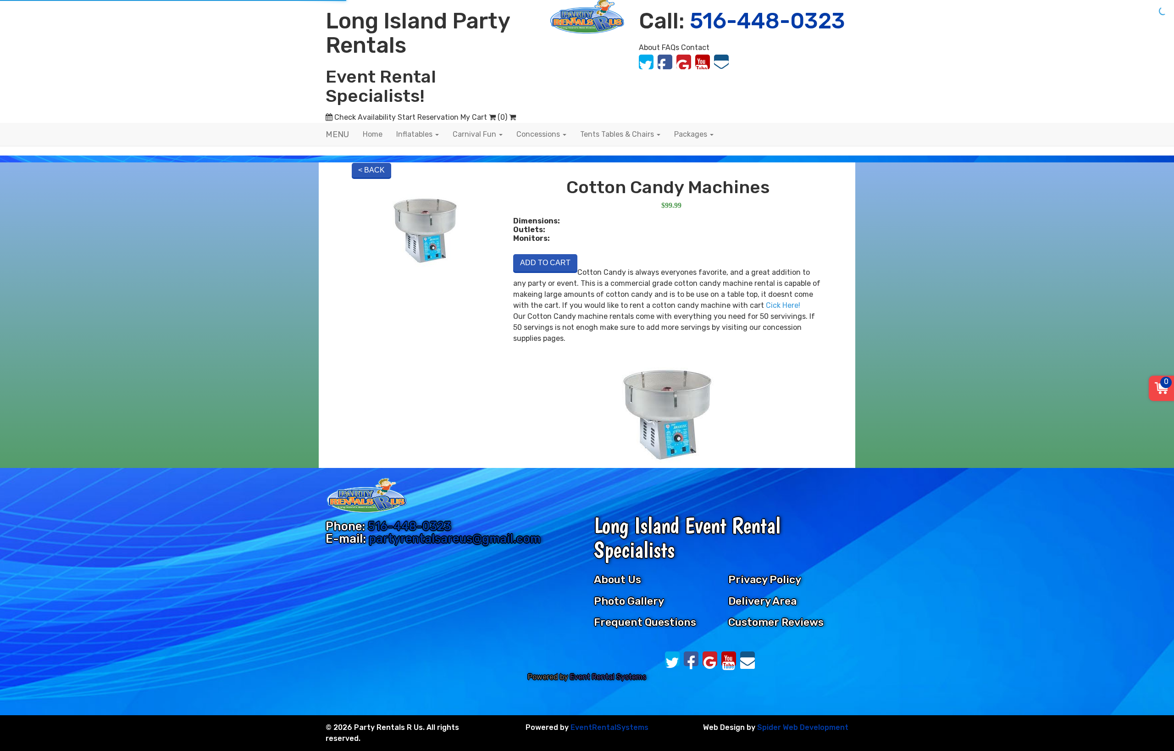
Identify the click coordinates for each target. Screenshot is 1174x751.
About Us (617, 579)
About (649, 47)
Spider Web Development (802, 727)
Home (372, 134)
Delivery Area (762, 601)
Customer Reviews (776, 622)
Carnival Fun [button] (475, 134)
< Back (371, 170)
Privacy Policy (764, 579)
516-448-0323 (409, 526)
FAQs (670, 47)
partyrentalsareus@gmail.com (455, 538)
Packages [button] (691, 134)
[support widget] (1148, 723)
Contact (695, 47)
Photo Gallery (629, 601)
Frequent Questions (645, 622)
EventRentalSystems (609, 727)
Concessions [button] (539, 134)
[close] (1161, 12)
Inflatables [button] (415, 134)
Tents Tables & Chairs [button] (618, 134)
